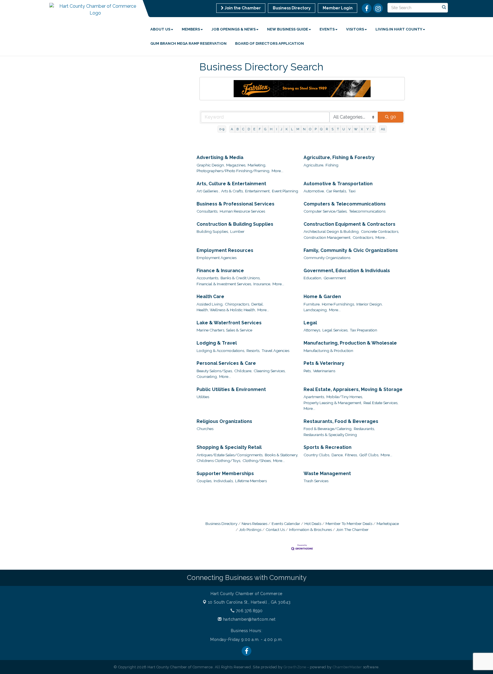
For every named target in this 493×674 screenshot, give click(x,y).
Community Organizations (327, 257)
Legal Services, (335, 330)
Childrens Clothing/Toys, (219, 460)
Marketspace (388, 523)
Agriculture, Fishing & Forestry (339, 157)
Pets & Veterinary (324, 363)
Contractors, (363, 237)
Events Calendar (286, 523)
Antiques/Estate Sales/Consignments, (230, 455)
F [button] (260, 129)
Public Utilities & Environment (231, 389)
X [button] (362, 129)
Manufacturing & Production (328, 350)
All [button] (383, 129)
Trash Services (316, 480)
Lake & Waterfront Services (229, 322)
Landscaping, (316, 310)
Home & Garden (322, 296)
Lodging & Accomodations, (221, 350)
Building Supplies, (213, 231)
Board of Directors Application (269, 43)
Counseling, (207, 376)
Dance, (338, 455)
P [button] (316, 129)
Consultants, (207, 211)
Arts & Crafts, (232, 191)
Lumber (237, 231)
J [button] (281, 129)
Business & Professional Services (235, 204)
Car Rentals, (336, 191)
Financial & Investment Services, (224, 284)
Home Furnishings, (338, 304)
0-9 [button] (221, 129)
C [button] (243, 129)
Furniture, (312, 304)
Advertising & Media (220, 157)
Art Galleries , (208, 191)
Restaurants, (364, 428)
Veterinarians (324, 370)
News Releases (254, 523)
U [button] (343, 129)
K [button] (287, 129)
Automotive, (314, 191)
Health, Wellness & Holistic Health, (226, 310)
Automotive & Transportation (338, 183)
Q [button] (321, 129)
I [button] (276, 129)
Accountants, (208, 278)
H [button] (271, 129)
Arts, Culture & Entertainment (231, 183)
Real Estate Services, (380, 402)
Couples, (204, 480)
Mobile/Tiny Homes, (344, 396)
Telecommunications (367, 211)
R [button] (327, 129)
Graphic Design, (211, 165)
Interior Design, (369, 304)
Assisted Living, (210, 304)
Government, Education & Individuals (347, 270)
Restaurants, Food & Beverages (341, 421)
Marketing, (257, 165)
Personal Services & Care (226, 363)
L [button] (292, 129)
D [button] (249, 129)
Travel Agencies (275, 350)
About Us (160, 29)
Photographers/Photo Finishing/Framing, (233, 170)
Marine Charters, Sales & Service (224, 330)
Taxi (351, 191)
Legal (310, 322)
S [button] (333, 129)
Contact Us (275, 529)
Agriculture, (314, 165)
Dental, (257, 304)
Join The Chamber (352, 529)
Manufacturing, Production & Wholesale (350, 343)
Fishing (332, 165)
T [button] (338, 129)
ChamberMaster (347, 667)
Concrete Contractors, (380, 231)
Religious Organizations (224, 421)
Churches (205, 428)
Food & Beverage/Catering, (328, 428)
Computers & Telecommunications (345, 204)
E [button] (254, 129)
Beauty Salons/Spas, (215, 370)
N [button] (304, 129)
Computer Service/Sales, (325, 211)
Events (327, 29)
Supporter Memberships (225, 473)
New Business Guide (287, 29)
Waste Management (327, 473)
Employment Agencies (217, 257)
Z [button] (373, 129)
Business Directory (221, 523)
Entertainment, (257, 191)
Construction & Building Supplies (235, 224)
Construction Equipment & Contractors (349, 224)
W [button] (355, 129)
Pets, (308, 370)
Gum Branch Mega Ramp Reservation (188, 43)
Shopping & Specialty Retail (229, 447)
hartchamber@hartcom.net (248, 619)
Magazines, (236, 165)
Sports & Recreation (327, 447)
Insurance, (262, 284)
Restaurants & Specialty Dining (330, 434)
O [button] (310, 129)
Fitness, (351, 455)
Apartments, (314, 396)
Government (335, 278)
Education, (313, 278)
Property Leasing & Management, (333, 402)
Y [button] (368, 129)
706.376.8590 (249, 610)
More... (277, 170)
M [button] (297, 129)
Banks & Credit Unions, (240, 278)
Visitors (355, 29)
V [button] (349, 129)
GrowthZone (295, 667)
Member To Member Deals (349, 523)
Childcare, (243, 370)
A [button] (232, 129)
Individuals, (224, 480)
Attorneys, (312, 330)
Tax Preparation (363, 330)
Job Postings (250, 529)
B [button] (238, 129)
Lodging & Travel (217, 343)
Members (191, 29)
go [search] (393, 116)
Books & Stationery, (281, 455)
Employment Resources (225, 250)
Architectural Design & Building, (331, 231)
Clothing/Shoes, (257, 460)
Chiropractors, (237, 304)
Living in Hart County (398, 29)
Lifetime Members (251, 480)
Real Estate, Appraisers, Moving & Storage (353, 389)
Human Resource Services (242, 211)
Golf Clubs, (369, 455)
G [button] (265, 129)
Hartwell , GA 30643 (249, 602)
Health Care (210, 296)
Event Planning (285, 191)
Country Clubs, (317, 455)
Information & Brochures (310, 529)
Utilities (203, 396)
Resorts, (253, 350)
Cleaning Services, (270, 370)
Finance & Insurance (220, 270)
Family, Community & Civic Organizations (351, 250)
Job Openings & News (233, 29)
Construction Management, (327, 237)
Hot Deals (312, 523)
